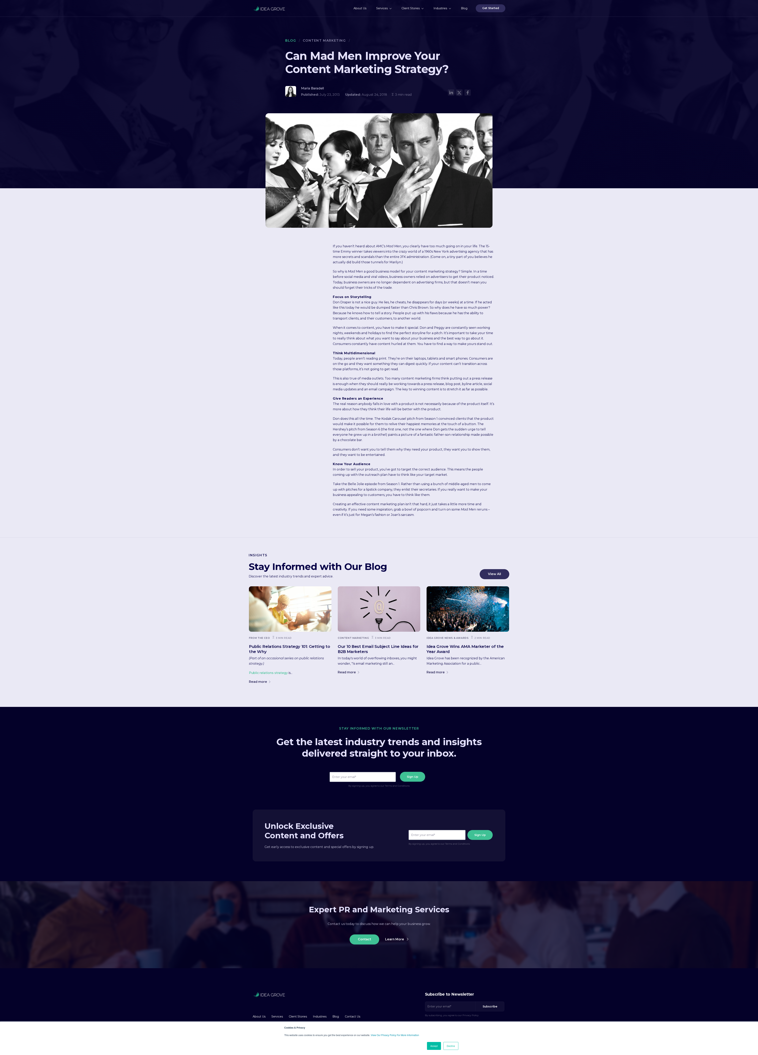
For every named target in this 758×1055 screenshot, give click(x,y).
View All (494, 574)
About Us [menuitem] (360, 8)
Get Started (490, 8)
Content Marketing (324, 40)
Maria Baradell (312, 88)
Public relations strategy (268, 673)
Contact (364, 939)
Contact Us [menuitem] (352, 1016)
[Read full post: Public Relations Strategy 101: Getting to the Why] (290, 609)
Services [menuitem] (382, 8)
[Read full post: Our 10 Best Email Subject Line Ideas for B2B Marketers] (379, 609)
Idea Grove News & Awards (447, 637)
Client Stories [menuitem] (411, 8)
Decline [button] (451, 1046)
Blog (290, 40)
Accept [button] (434, 1046)
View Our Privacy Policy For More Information (395, 1035)
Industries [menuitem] (440, 8)
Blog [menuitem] (464, 8)
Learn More (395, 939)
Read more (258, 682)
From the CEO (259, 637)
